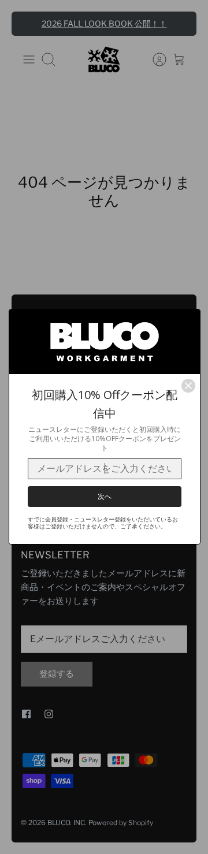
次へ (105, 496)
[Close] (188, 386)
